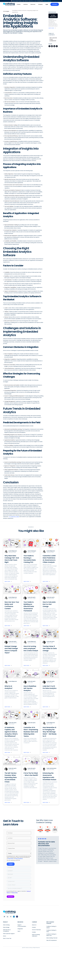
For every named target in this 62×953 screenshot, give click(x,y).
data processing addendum (36, 935)
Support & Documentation (22, 925)
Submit (11, 864)
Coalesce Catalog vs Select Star (51, 934)
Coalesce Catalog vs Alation (51, 927)
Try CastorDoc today (14, 516)
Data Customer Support (9, 933)
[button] (19, 4)
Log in (19, 931)
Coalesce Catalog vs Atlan (51, 931)
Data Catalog (6, 925)
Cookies (34, 932)
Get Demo (54, 4)
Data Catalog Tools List (51, 938)
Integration (20, 928)
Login (46, 4)
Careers (34, 927)
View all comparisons (51, 940)
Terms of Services (36, 929)
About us (34, 925)
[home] (9, 4)
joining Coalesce (47, 1)
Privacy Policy (10, 858)
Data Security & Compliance (7, 930)
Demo (4, 936)
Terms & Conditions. (19, 858)
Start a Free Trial (7, 938)
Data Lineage (6, 927)
